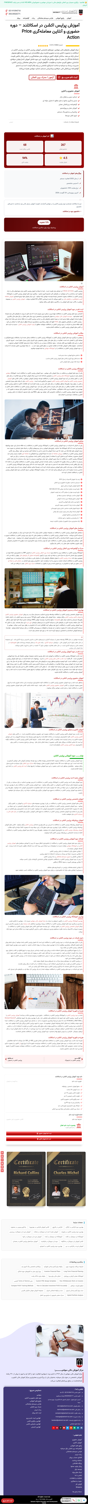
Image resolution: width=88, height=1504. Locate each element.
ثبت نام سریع (7, 1501)
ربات (33, 18)
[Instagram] (60, 1427)
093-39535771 (66, 1501)
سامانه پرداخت (77, 1460)
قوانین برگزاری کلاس (33, 1421)
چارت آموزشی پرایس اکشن (26, 324)
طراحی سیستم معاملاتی (45, 18)
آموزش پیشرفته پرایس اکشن (73, 830)
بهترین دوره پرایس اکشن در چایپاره (72, 1232)
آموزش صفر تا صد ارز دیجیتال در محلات (46, 1232)
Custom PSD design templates (46, 1281)
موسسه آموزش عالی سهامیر (63, 316)
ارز (20, 1043)
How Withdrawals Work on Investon (71, 1281)
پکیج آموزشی (60, 18)
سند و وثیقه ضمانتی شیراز (55, 1291)
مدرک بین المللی (30, 564)
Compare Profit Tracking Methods (22, 1286)
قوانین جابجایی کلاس (33, 1424)
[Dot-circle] (53, 1427)
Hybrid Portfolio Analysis (75, 1295)
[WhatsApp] (79, 1500)
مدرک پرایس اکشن (66, 558)
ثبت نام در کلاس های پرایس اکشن (56, 659)
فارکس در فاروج (57, 1227)
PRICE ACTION (68, 291)
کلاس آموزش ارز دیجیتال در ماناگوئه (72, 1241)
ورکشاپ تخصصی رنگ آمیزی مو (31, 1267)
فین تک (37, 643)
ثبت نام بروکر (36, 1412)
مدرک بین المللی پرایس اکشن (41, 553)
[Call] (74, 1500)
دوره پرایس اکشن (72, 1015)
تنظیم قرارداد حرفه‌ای (77, 1286)
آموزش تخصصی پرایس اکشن (70, 926)
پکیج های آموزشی (35, 1401)
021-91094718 (66, 1499)
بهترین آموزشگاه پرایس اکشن (73, 921)
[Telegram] (84, 1500)
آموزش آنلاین (77, 1443)
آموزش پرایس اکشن (13, 1015)
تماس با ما (78, 1475)
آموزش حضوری (77, 1440)
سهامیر (8, 373)
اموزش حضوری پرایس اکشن (14, 614)
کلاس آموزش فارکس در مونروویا (39, 1227)
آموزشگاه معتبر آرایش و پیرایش (73, 1276)
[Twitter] (67, 1427)
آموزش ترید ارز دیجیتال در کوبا (32, 1237)
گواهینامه (26, 18)
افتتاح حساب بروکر (75, 1457)
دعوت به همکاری (76, 1481)
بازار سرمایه (26, 924)
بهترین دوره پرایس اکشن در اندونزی (51, 1246)
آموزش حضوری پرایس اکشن (55, 685)
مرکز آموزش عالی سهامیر (38, 921)
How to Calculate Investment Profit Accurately (52, 1286)
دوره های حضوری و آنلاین (33, 1398)
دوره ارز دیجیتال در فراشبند (49, 1241)
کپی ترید (29, 623)
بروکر (18, 18)
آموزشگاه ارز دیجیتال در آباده (53, 1237)
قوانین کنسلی (35, 1427)
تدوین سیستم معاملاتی (63, 857)
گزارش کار (79, 1484)
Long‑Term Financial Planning (73, 1271)
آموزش (69, 18)
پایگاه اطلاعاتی (77, 1463)
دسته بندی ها (77, 1492)
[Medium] (74, 1427)
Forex (56, 322)
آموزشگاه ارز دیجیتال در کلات (74, 1237)
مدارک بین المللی (28, 763)
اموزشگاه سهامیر (72, 846)
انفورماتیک (13, 643)
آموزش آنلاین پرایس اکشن (60, 381)
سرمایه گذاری (49, 643)
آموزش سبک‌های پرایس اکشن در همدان (25, 1241)
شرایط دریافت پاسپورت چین (74, 1267)
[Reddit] (70, 1427)
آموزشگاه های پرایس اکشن (61, 376)
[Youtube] (64, 1427)
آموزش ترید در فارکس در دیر (74, 1246)
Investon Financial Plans (52, 1271)
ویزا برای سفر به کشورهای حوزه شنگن (29, 1271)
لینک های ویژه (77, 1472)
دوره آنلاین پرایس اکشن (67, 745)
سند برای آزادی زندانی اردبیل (74, 1291)
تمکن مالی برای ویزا (54, 1276)
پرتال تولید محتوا (76, 1466)
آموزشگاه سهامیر (50, 348)
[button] (81, 283)
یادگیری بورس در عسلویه (18, 1227)
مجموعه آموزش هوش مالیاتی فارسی (32, 1291)
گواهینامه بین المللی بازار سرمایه (71, 1448)
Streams (79, 1487)
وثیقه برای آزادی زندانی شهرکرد (53, 1267)
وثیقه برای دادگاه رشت (38, 1276)
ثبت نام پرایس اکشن (20, 766)
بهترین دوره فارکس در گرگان (74, 1227)
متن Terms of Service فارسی (23, 1281)
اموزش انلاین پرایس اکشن (73, 617)
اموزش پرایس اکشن (18, 299)
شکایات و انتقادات (76, 1478)
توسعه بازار (78, 1469)
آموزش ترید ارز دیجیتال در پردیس (20, 1232)
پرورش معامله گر (57, 454)
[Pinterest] (57, 1427)
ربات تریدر (37, 1409)
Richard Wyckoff (10, 1018)
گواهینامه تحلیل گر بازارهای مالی (29, 555)
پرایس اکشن (29, 381)
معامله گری (25, 454)
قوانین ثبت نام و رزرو (33, 1418)
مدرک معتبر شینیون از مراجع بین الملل (52, 1295)
